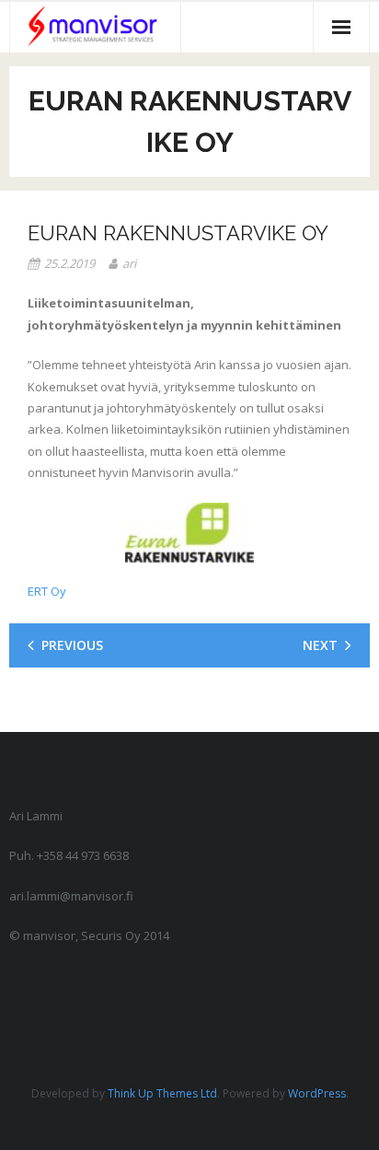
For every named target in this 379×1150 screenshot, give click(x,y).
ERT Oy (47, 591)
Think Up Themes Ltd (162, 1093)
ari (129, 263)
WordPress (317, 1093)
